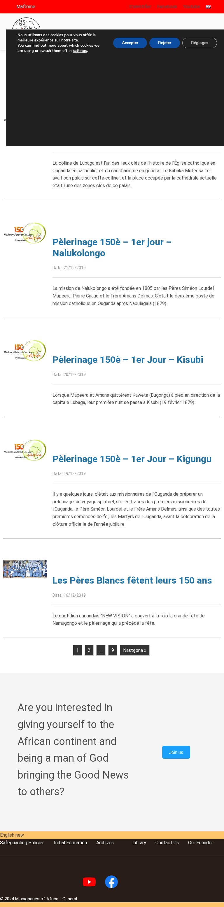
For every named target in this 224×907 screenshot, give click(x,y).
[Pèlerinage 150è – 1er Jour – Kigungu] (25, 449)
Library (139, 842)
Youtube (191, 6)
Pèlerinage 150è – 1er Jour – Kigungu (131, 458)
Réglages (199, 43)
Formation (76, 842)
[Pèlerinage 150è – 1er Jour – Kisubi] (25, 350)
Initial (59, 842)
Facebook (167, 6)
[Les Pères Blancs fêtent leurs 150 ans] (25, 569)
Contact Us (167, 842)
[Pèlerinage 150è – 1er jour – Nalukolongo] (25, 232)
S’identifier (140, 6)
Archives (105, 842)
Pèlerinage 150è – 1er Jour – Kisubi (127, 359)
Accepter (130, 43)
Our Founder (200, 842)
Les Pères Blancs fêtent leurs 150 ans (132, 580)
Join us (176, 752)
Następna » (134, 650)
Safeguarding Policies (22, 842)
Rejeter (164, 43)
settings (80, 50)
